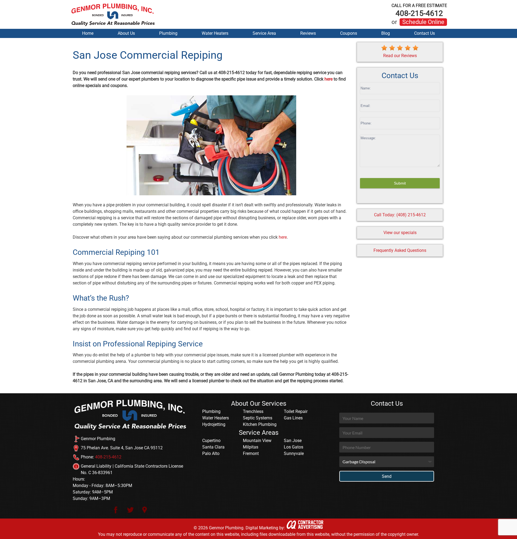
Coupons (348, 33)
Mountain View (257, 440)
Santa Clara (213, 447)
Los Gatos (293, 447)
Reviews (308, 33)
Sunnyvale (294, 453)
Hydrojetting (213, 424)
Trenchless (253, 411)
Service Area (264, 33)
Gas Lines (293, 417)
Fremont (251, 453)
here (328, 79)
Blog (385, 33)
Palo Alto (210, 453)
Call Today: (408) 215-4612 (400, 214)
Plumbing (168, 33)
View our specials (400, 232)
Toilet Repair (296, 411)
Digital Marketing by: (265, 527)
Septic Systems (257, 417)
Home (87, 33)
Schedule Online (423, 22)
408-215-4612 (419, 10)
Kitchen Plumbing (260, 424)
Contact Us (424, 33)
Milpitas (250, 447)
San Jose (293, 440)
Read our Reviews (400, 55)
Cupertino (211, 440)
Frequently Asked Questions (399, 250)
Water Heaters (215, 33)
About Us (126, 33)
